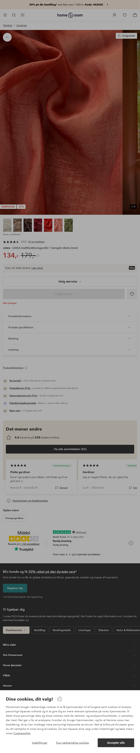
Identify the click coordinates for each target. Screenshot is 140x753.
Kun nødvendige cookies (72, 742)
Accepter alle (116, 742)
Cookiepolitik (21, 733)
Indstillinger (39, 742)
